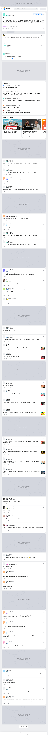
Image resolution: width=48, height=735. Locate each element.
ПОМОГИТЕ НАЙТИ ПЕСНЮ (11, 107)
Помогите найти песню (10, 87)
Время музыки (12, 85)
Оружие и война (12, 281)
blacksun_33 (7, 98)
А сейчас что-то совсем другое (16, 179)
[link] (12, 128)
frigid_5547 (6, 85)
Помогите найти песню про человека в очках (16, 112)
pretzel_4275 (7, 105)
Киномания (11, 15)
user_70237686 (7, 110)
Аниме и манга (12, 216)
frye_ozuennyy (7, 91)
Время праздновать (13, 299)
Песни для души (13, 98)
